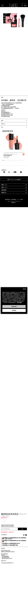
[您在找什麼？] (22, 5)
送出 (22, 529)
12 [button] (16, 160)
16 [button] (21, 160)
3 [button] (5, 160)
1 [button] (3, 160)
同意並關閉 (14, 310)
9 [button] (13, 160)
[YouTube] (14, 172)
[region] (14, 300)
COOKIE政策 (19, 302)
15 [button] (20, 160)
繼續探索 (24, 288)
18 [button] (23, 160)
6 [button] (9, 160)
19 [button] (25, 160)
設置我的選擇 (14, 306)
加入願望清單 (4, 534)
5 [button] (8, 160)
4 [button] (7, 160)
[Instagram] (4, 172)
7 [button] (10, 160)
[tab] (14, 184)
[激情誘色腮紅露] (14, 141)
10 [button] (14, 160)
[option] (14, 145)
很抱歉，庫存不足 (7, 525)
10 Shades (7, 156)
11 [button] (15, 160)
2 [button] (4, 160)
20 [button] (14, 161)
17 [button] (22, 160)
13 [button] (17, 160)
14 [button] (19, 160)
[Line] (21, 172)
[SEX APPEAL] (23, 154)
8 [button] (11, 160)
